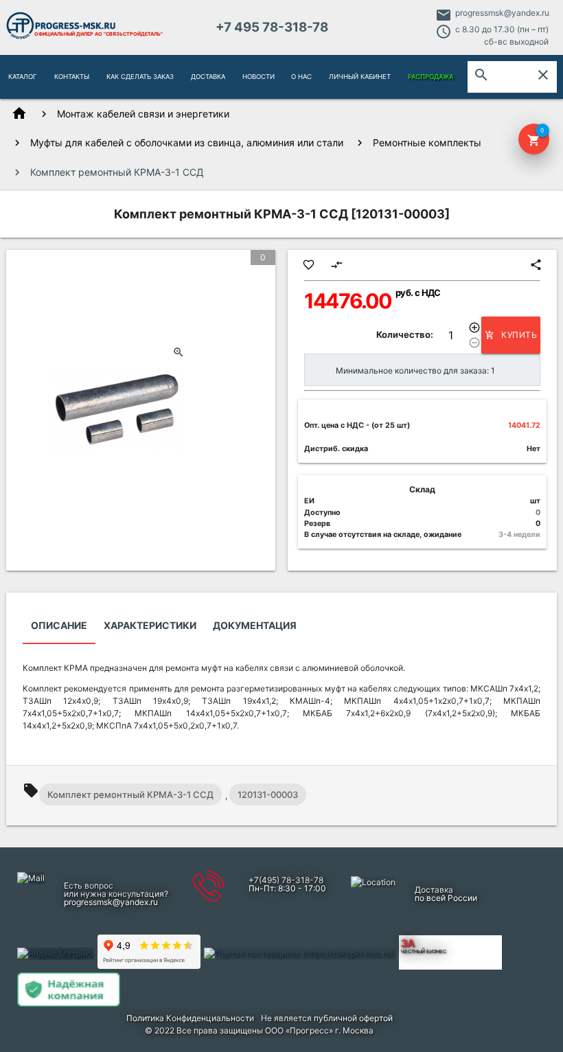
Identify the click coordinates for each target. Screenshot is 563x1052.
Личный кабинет (360, 76)
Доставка (208, 76)
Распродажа (430, 76)
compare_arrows (336, 264)
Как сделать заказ (140, 76)
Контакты (71, 76)
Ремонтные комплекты (427, 142)
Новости (258, 76)
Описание (59, 625)
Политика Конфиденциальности (190, 1018)
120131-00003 (268, 794)
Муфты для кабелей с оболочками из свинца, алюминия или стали (186, 142)
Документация (255, 625)
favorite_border (308, 264)
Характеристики (150, 625)
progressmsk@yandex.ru (502, 13)
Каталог (22, 76)
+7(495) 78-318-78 (286, 880)
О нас (301, 76)
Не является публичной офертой (327, 1018)
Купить (511, 335)
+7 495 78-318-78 (272, 27)
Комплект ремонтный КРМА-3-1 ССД (130, 794)
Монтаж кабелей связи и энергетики (143, 113)
